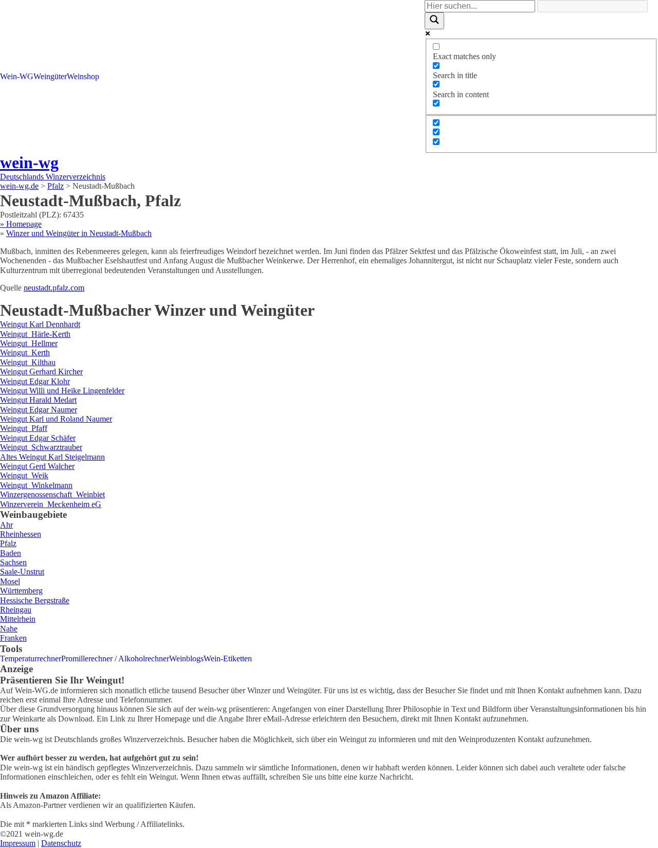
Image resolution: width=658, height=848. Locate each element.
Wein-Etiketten (228, 658)
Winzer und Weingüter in (79, 233)
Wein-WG (16, 76)
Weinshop (83, 76)
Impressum (17, 843)
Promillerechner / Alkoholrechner (115, 658)
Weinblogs (186, 658)
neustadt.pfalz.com (54, 287)
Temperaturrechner (30, 658)
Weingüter (50, 76)
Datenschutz (61, 843)
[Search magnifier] (434, 20)
